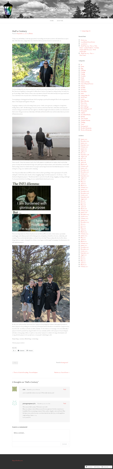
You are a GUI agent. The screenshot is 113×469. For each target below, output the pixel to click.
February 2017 (84, 187)
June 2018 (83, 158)
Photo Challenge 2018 (86, 109)
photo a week (84, 105)
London (82, 99)
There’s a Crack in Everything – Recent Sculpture (26, 372)
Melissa (31, 33)
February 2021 (84, 147)
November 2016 (85, 193)
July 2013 (83, 224)
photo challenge (85, 107)
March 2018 (84, 164)
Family (82, 78)
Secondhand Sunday (86, 114)
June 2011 (83, 259)
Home (52, 20)
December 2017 (85, 170)
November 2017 (85, 172)
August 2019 (84, 151)
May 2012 (83, 237)
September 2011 (85, 253)
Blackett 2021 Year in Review (61, 372)
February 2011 (84, 266)
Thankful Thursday (85, 120)
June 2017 (83, 180)
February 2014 (84, 218)
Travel (82, 124)
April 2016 (83, 207)
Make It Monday (85, 101)
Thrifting (83, 122)
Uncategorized (64, 362)
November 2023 (85, 141)
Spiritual (83, 116)
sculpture (83, 113)
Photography (84, 111)
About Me (60, 20)
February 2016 (84, 210)
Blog (82, 68)
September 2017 (85, 176)
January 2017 (84, 189)
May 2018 (83, 160)
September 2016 (85, 197)
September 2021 (85, 145)
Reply (64, 389)
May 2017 (83, 182)
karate (82, 93)
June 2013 (83, 226)
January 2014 (84, 220)
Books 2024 (84, 40)
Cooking (83, 72)
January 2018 (84, 168)
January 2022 (84, 143)
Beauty (82, 66)
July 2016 (83, 201)
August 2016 (84, 199)
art (81, 64)
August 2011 (84, 255)
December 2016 (85, 191)
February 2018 (84, 166)
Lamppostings (56, 8)
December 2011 (85, 247)
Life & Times (84, 97)
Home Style (84, 91)
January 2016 (84, 212)
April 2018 (83, 162)
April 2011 (83, 263)
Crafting (83, 74)
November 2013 (85, 222)
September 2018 (85, 155)
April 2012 (83, 239)
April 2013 (83, 230)
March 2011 (84, 264)
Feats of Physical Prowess (87, 84)
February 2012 (84, 243)
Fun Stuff (83, 87)
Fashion (83, 80)
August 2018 (84, 156)
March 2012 (84, 241)
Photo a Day (84, 103)
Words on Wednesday (86, 130)
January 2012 (84, 245)
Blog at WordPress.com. (17, 460)
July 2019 (83, 153)
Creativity (83, 76)
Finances (83, 86)
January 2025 (84, 139)
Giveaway (83, 89)
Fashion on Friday (85, 82)
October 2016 (84, 195)
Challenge (83, 70)
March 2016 (84, 209)
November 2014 (85, 214)
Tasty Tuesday (84, 118)
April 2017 (83, 183)
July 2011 (83, 257)
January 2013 (84, 236)
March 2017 (84, 185)
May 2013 (83, 228)
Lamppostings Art (86, 31)
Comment (64, 444)
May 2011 (83, 261)
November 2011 (85, 249)
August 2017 (84, 178)
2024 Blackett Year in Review (88, 42)
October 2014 (84, 216)
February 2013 (84, 234)
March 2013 (84, 232)
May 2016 (83, 205)
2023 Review (84, 44)
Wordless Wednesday (86, 128)
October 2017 (84, 174)
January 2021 (84, 149)
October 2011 (84, 251)
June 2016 (83, 203)
